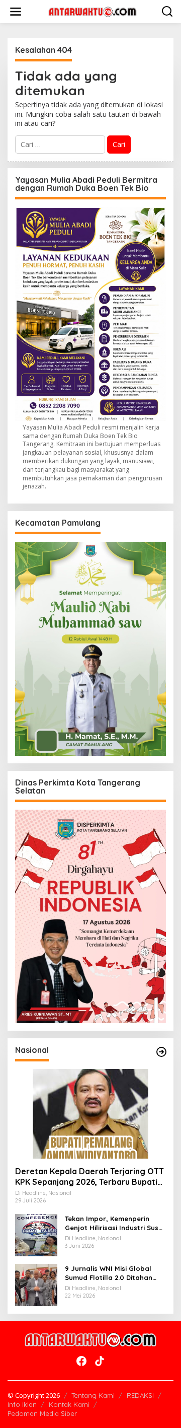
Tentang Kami (93, 1395)
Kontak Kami (69, 1404)
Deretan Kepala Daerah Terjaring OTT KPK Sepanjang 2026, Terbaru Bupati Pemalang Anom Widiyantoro (89, 1176)
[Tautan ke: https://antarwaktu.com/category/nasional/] (161, 1052)
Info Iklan (22, 1404)
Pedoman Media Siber (42, 1413)
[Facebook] (81, 1361)
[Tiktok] (99, 1361)
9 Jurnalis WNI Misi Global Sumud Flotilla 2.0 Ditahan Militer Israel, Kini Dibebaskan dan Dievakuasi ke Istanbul (114, 1273)
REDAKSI (140, 1395)
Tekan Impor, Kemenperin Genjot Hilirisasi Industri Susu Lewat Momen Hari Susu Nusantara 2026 (113, 1223)
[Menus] (16, 11)
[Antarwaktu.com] (92, 11)
